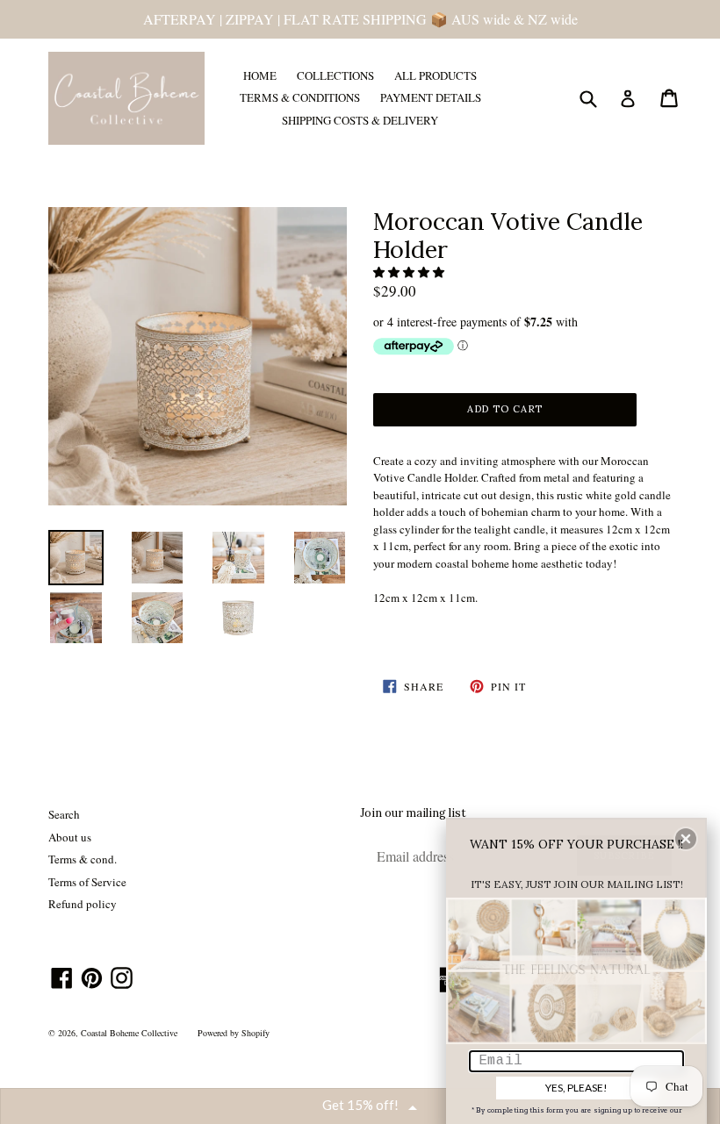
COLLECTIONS (335, 75)
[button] (410, 272)
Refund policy (82, 904)
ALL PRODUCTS (435, 75)
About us (69, 837)
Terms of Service (87, 882)
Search (64, 814)
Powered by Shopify (234, 1033)
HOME (260, 75)
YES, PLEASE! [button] (576, 1087)
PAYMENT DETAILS (430, 97)
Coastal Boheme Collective (129, 1033)
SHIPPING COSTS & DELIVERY (360, 120)
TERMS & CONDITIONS (300, 97)
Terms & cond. (82, 859)
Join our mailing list (413, 813)
